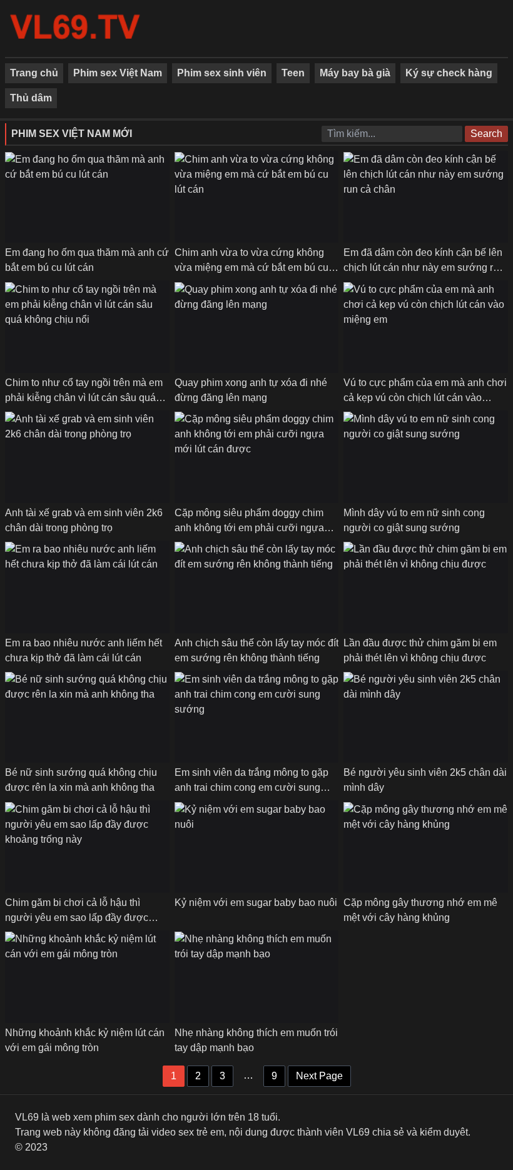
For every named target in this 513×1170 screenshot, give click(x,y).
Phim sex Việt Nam (117, 73)
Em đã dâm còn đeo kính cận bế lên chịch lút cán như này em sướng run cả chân (423, 267)
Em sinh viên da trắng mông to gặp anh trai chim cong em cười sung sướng (251, 787)
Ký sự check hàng (448, 73)
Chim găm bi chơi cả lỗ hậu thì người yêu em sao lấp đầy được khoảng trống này (76, 917)
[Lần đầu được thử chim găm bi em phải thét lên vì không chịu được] (425, 587)
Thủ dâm (31, 98)
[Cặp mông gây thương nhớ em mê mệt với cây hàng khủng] (425, 847)
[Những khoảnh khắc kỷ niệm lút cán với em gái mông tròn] (87, 977)
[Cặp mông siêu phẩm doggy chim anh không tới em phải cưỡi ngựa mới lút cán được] (257, 457)
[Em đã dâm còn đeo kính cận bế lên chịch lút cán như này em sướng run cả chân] (425, 197)
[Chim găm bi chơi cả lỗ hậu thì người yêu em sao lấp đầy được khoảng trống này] (87, 847)
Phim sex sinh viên (222, 73)
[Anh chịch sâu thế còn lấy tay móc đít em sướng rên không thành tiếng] (257, 587)
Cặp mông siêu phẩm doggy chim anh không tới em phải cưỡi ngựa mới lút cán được (249, 527)
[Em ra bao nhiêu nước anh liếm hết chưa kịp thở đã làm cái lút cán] (87, 587)
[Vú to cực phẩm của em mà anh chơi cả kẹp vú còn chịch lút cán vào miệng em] (425, 327)
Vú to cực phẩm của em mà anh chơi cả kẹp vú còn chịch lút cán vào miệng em (425, 397)
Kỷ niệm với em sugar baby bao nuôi (256, 902)
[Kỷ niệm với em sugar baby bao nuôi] (257, 847)
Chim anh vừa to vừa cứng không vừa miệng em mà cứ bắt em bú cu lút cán (251, 267)
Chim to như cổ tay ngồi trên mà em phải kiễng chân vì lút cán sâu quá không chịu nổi (84, 397)
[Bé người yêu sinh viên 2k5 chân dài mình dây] (425, 717)
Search (486, 133)
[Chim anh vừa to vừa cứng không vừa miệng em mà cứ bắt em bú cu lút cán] (257, 197)
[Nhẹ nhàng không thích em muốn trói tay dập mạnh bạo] (257, 977)
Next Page (319, 1076)
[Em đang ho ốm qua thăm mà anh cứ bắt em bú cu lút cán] (87, 197)
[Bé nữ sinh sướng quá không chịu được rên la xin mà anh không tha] (87, 717)
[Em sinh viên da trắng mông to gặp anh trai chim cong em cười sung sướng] (257, 717)
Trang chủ (34, 73)
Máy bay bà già (355, 73)
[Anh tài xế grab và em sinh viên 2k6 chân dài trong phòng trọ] (87, 457)
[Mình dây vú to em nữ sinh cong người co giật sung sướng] (425, 457)
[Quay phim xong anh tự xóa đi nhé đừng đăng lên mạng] (257, 327)
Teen (293, 73)
